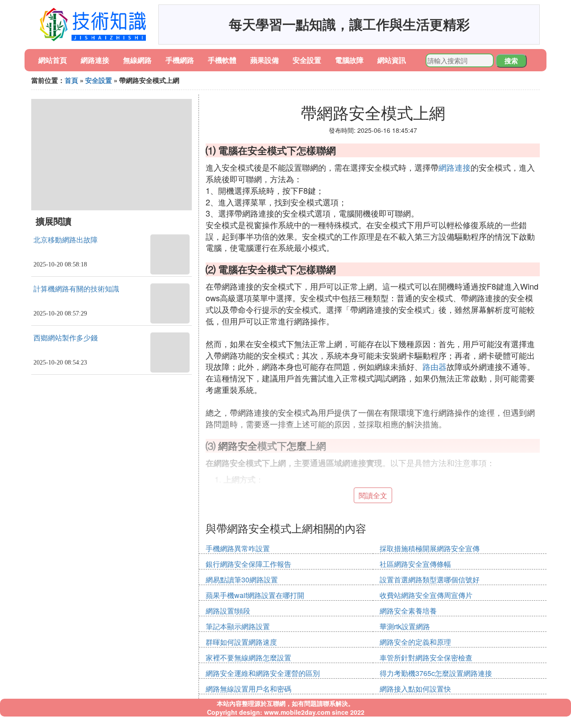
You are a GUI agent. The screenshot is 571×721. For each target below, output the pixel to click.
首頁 (71, 80)
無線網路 (137, 60)
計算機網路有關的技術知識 (76, 289)
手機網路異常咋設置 (238, 548)
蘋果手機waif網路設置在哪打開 (255, 595)
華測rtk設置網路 (405, 626)
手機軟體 (222, 60)
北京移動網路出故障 (65, 240)
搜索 (511, 61)
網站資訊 (391, 60)
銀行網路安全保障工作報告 (248, 564)
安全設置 (307, 60)
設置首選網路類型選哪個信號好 (430, 579)
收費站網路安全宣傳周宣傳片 (426, 595)
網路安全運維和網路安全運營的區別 (263, 673)
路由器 (434, 366)
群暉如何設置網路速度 (241, 642)
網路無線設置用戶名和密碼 (248, 689)
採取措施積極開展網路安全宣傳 (430, 548)
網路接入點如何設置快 (415, 689)
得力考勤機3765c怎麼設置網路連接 (436, 673)
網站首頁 (52, 60)
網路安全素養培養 (408, 611)
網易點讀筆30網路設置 (242, 579)
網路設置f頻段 (228, 611)
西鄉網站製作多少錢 (65, 338)
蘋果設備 (264, 60)
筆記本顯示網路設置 (238, 626)
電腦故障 (349, 60)
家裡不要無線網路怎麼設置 (248, 657)
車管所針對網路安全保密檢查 (426, 657)
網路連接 (95, 60)
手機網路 (180, 60)
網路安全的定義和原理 (415, 642)
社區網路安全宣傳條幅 (415, 564)
